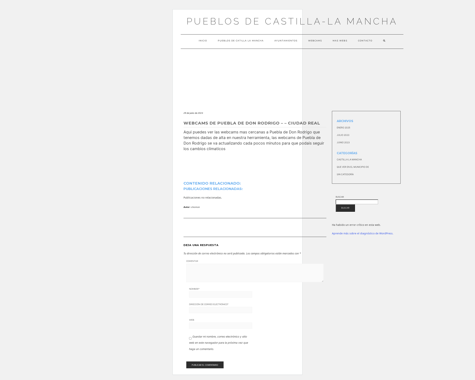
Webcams (315, 40)
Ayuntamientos (285, 40)
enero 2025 (343, 127)
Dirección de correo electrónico (208, 304)
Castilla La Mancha (349, 159)
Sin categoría (345, 174)
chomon (195, 207)
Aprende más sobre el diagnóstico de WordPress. (362, 233)
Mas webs (340, 40)
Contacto (365, 40)
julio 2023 (343, 135)
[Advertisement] (292, 77)
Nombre (194, 289)
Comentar (192, 261)
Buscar (340, 197)
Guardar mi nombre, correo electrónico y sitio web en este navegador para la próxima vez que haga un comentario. (218, 342)
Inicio (203, 40)
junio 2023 (343, 142)
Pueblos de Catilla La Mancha (241, 40)
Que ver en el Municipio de (353, 167)
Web (191, 320)
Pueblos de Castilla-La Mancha (292, 21)
